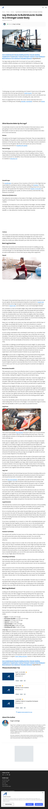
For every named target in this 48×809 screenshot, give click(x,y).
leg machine (19, 432)
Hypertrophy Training (17, 56)
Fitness (7, 12)
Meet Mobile (5, 784)
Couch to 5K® (5, 781)
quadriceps (8, 183)
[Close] (42, 792)
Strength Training (29, 56)
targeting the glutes (21, 145)
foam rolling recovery (21, 656)
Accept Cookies (39, 804)
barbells (23, 101)
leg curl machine (12, 480)
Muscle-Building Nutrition (22, 55)
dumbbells (29, 101)
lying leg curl (13, 158)
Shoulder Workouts (26, 58)
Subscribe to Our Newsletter (8, 791)
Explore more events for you (25, 712)
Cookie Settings (8, 804)
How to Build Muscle (8, 55)
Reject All (30, 804)
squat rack (41, 302)
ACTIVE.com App (5, 780)
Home (3, 12)
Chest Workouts (39, 56)
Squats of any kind (35, 189)
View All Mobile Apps (6, 786)
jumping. (36, 185)
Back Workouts (6, 58)
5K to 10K (4, 783)
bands (43, 101)
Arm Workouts (16, 58)
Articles (12, 12)
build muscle (28, 93)
